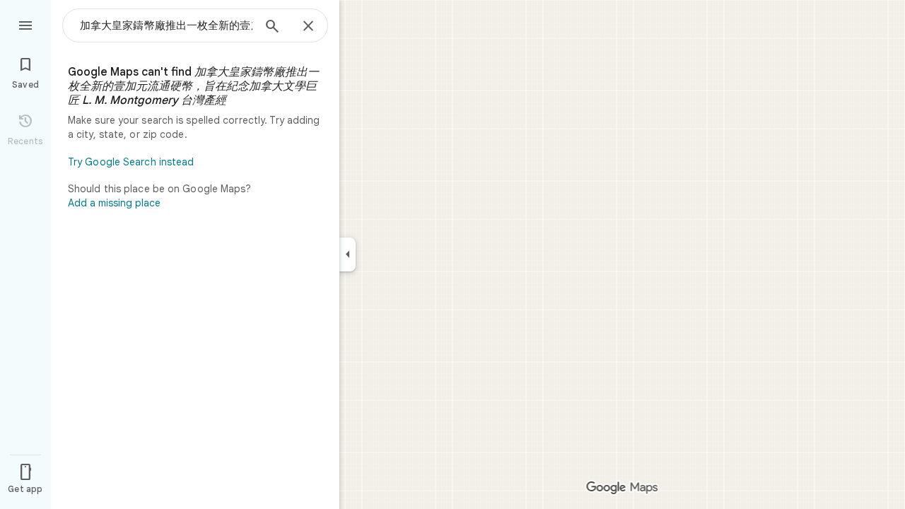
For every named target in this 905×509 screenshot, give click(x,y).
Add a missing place (114, 203)
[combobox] (166, 25)
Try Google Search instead (131, 162)
